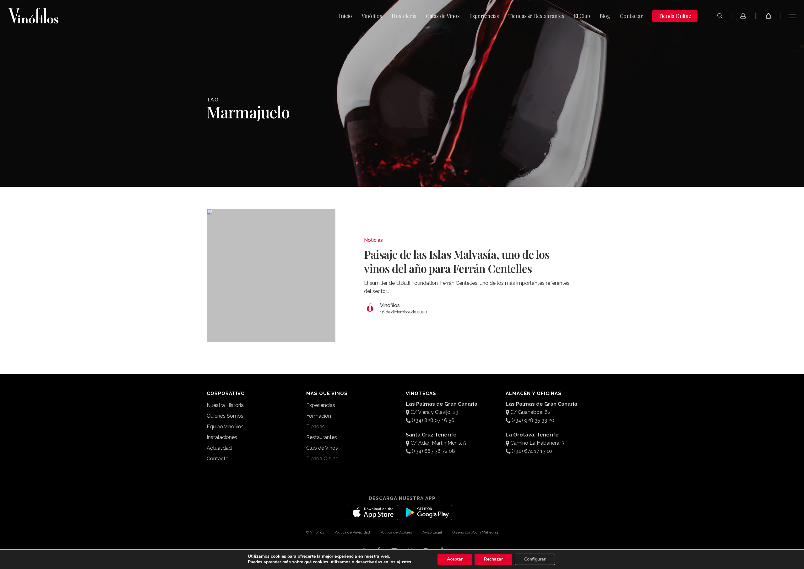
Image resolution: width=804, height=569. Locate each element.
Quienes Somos (225, 416)
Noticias (373, 240)
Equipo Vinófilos (225, 427)
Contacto (218, 459)
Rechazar (493, 559)
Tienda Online (322, 459)
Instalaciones (222, 437)
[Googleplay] (427, 516)
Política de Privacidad (352, 532)
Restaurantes (321, 437)
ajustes (404, 562)
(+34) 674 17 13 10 (532, 451)
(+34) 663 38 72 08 (433, 451)
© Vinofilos (315, 532)
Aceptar (455, 559)
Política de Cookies (396, 532)
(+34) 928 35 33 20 (533, 420)
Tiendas (315, 427)
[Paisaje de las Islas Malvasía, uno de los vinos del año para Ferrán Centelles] (271, 275)
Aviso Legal (432, 532)
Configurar (535, 559)
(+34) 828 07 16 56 (433, 420)
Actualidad (219, 448)
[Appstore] (373, 516)
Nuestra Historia (225, 405)
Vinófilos (390, 305)
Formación (318, 416)
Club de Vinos (322, 448)
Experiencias (320, 405)
